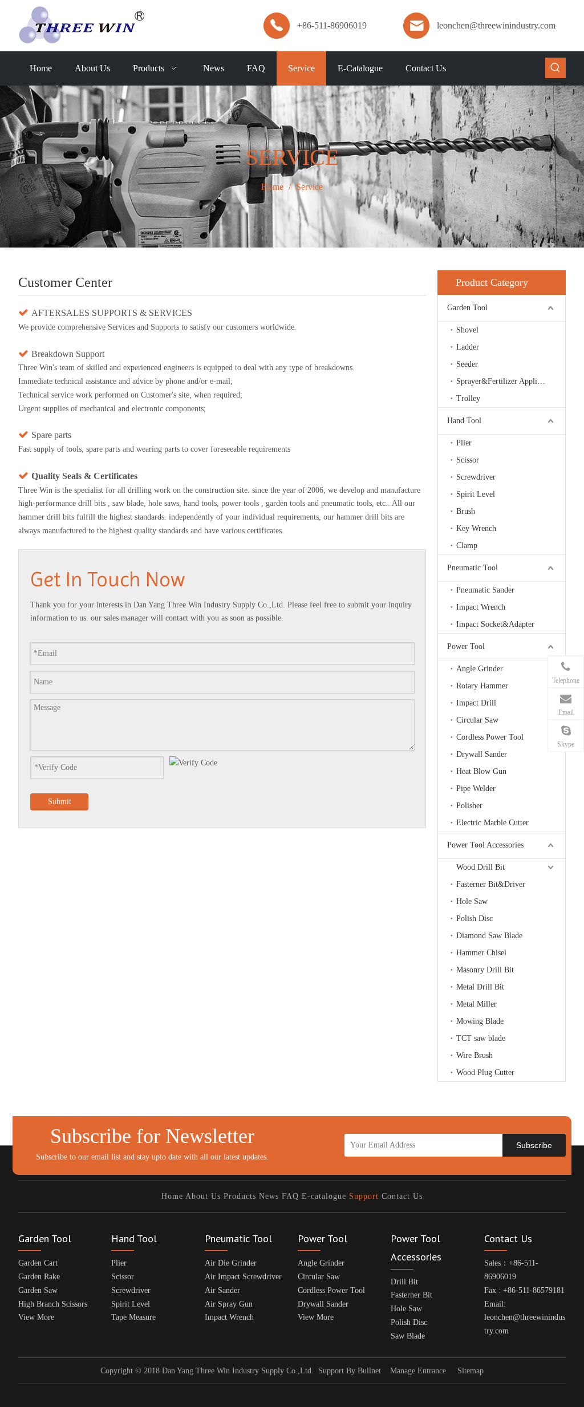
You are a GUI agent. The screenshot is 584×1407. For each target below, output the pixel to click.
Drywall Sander (481, 754)
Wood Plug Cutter (485, 1072)
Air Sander (222, 1290)
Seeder (467, 364)
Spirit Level (475, 494)
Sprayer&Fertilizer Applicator (504, 381)
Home (172, 1196)
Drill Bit (404, 1282)
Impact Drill (476, 703)
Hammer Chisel (481, 952)
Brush (465, 511)
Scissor (467, 460)
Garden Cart (38, 1263)
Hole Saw (472, 901)
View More (36, 1317)
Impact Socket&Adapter (495, 624)
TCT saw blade (480, 1038)
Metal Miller (476, 1004)
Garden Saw (38, 1290)
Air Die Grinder (231, 1263)
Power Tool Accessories (485, 845)
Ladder (467, 347)
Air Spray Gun (229, 1304)
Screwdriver (476, 477)
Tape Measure (133, 1317)
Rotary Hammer (482, 686)
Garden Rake (39, 1276)
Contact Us (402, 1196)
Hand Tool (464, 420)
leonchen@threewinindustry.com (496, 25)
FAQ (290, 1196)
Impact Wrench (480, 607)
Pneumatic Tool (472, 567)
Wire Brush (474, 1055)
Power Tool (466, 646)
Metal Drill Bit (480, 987)
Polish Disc (474, 918)
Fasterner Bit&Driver (490, 884)
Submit (59, 801)
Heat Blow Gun (481, 771)
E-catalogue (324, 1196)
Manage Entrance (418, 1371)
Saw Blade (408, 1336)
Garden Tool (467, 307)
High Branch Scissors (52, 1304)
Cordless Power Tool (490, 737)
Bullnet (369, 1371)
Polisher (469, 805)
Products (240, 1196)
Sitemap (470, 1371)
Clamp (466, 545)
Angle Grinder (479, 668)
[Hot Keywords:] (555, 68)
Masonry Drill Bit (485, 970)
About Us (203, 1196)
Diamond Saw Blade (489, 935)
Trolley (468, 398)
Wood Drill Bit (480, 867)
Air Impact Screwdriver (243, 1276)
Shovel (467, 330)
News (269, 1196)
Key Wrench (476, 528)
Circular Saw (477, 720)
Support (364, 1196)
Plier (464, 443)
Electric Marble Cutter (492, 822)
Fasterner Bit (411, 1295)
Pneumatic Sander (485, 590)
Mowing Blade (480, 1021)
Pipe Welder (476, 788)
